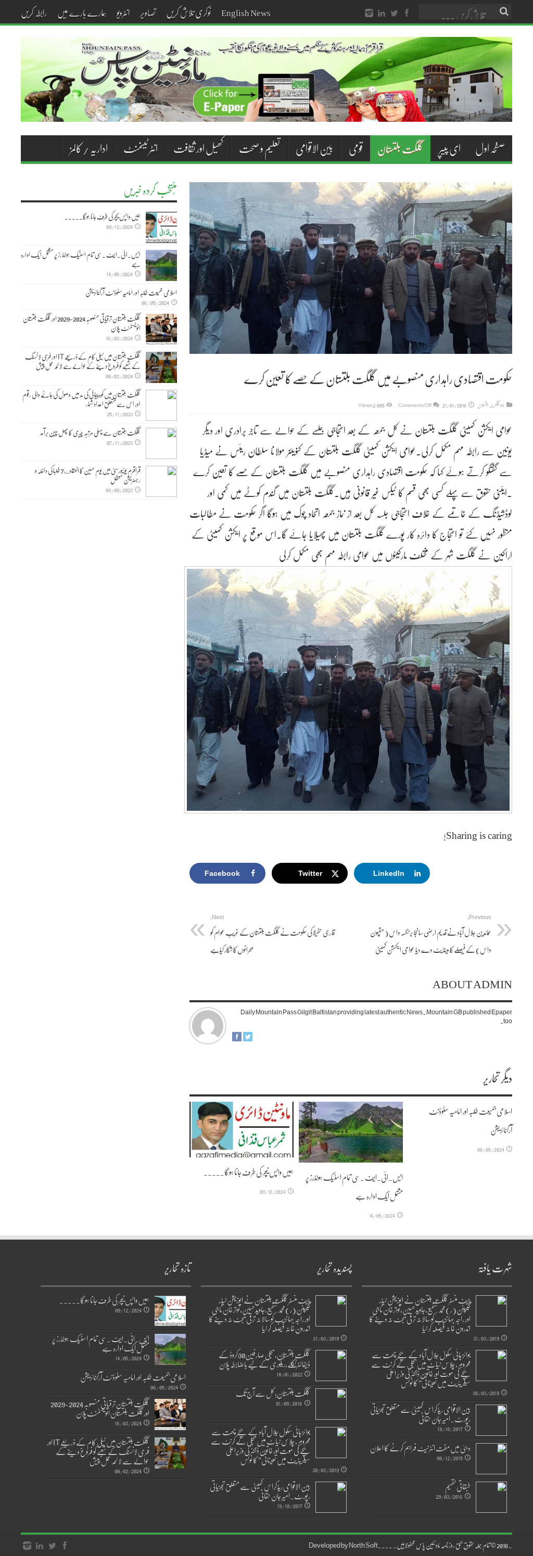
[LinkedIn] (381, 13)
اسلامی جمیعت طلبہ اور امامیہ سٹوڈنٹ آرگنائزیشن (131, 292)
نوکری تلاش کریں (188, 12)
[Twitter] (394, 13)
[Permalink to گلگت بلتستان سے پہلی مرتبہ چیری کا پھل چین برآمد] (161, 443)
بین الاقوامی (314, 148)
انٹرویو (123, 12)
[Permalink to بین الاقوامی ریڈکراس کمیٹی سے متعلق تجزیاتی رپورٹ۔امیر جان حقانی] (491, 1420)
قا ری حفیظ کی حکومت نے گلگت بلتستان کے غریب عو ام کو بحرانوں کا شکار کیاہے (272, 934)
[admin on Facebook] (237, 1038)
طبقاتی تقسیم (458, 1486)
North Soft (363, 1545)
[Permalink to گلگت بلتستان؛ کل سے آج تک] (331, 1404)
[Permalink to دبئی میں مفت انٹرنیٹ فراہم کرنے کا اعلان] (491, 1458)
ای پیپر (450, 148)
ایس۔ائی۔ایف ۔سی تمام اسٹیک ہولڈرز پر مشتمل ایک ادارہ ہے (81, 259)
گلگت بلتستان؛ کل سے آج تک (273, 1393)
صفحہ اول (490, 148)
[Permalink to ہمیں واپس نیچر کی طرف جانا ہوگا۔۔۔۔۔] (241, 1129)
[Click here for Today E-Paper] (266, 109)
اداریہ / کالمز (89, 148)
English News (246, 12)
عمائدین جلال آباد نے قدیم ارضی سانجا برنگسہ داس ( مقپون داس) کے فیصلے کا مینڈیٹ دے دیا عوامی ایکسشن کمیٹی (430, 934)
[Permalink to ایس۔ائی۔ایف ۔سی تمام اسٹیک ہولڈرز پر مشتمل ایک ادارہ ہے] (351, 1132)
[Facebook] (406, 13)
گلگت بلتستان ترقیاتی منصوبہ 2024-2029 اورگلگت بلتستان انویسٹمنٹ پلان (82, 323)
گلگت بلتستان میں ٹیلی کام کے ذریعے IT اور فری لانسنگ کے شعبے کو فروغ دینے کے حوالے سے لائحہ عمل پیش (83, 361)
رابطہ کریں (34, 12)
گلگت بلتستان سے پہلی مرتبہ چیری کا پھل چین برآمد (90, 432)
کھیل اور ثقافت (198, 148)
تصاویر (148, 12)
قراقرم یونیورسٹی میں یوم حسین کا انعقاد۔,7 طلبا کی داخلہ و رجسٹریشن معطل (88, 475)
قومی (356, 148)
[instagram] (369, 13)
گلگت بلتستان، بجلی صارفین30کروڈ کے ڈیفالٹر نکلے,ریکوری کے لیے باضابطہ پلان (264, 1359)
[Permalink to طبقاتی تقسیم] (491, 1497)
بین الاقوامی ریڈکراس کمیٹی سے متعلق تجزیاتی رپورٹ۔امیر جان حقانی (420, 1414)
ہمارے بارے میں (81, 12)
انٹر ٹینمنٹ (140, 148)
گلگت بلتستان (400, 148)
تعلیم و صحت (259, 148)
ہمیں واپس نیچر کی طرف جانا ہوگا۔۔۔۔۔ (249, 1172)
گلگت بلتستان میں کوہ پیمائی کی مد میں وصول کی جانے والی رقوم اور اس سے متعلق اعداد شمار (81, 399)
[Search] (504, 11)
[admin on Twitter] (247, 1038)
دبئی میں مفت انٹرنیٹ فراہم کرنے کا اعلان (420, 1447)
